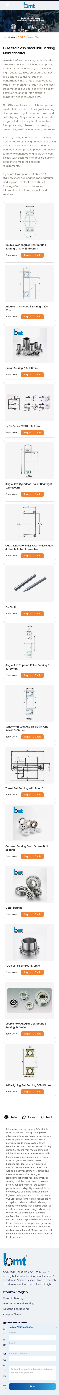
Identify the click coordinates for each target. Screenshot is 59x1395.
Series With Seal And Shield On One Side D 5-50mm (26, 728)
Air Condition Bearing (16, 1309)
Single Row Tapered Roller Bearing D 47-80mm (27, 667)
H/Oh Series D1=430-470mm (22, 426)
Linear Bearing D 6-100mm (21, 368)
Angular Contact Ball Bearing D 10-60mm (26, 308)
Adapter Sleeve (12, 1314)
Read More (11, 255)
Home (11, 37)
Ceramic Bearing (13, 1298)
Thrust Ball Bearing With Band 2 (24, 788)
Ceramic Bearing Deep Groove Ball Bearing (26, 848)
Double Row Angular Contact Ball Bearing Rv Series (25, 1025)
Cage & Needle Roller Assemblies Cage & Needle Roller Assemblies (29, 547)
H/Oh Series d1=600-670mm (22, 966)
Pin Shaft (10, 607)
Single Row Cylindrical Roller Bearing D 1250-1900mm (28, 486)
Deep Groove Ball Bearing (18, 1303)
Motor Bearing (14, 908)
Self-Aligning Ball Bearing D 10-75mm (28, 1085)
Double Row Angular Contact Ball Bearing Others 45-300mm (25, 247)
